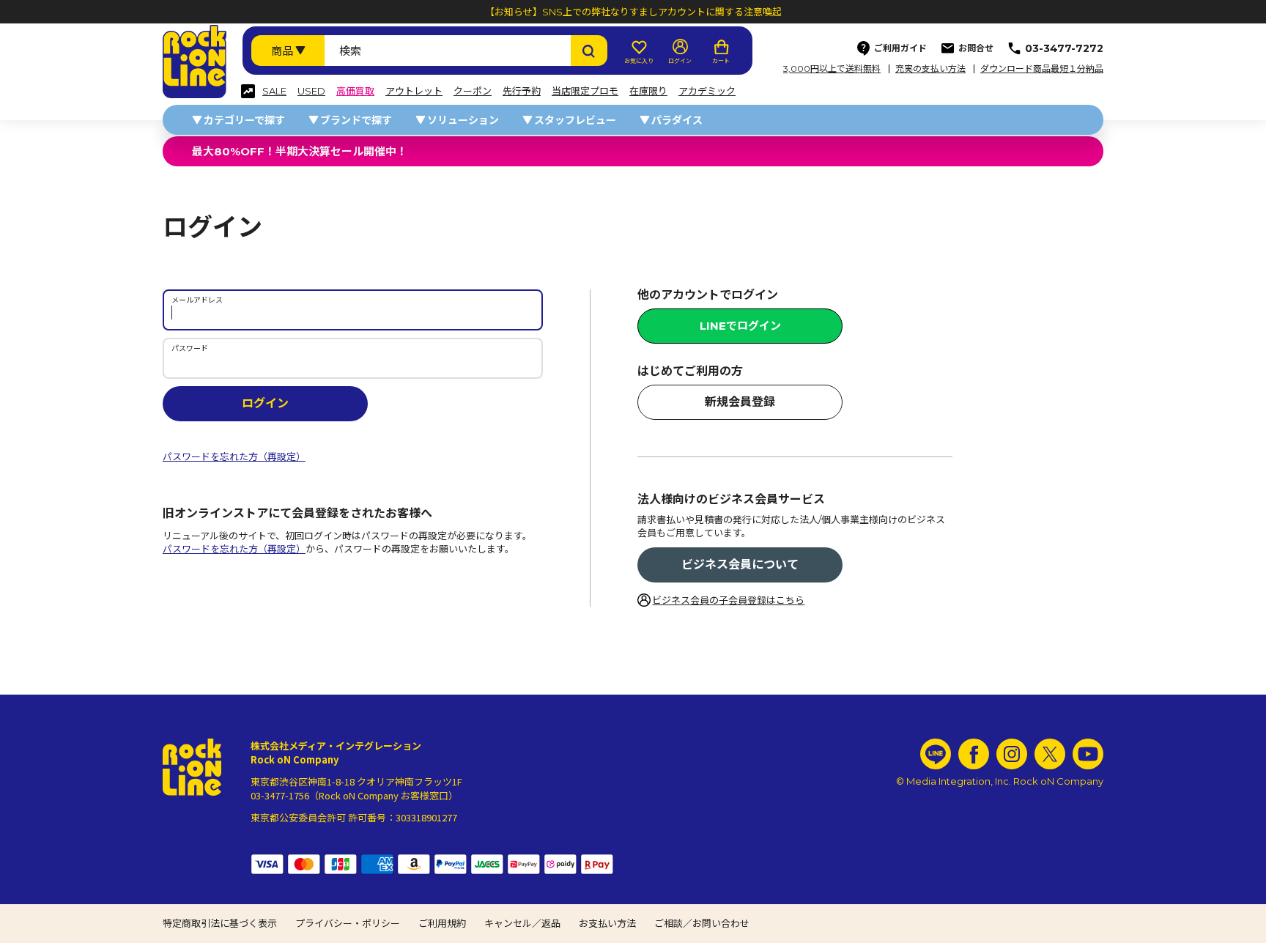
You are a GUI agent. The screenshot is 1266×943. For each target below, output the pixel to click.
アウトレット (414, 91)
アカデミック (707, 91)
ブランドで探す (356, 120)
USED (311, 91)
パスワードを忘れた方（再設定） (234, 456)
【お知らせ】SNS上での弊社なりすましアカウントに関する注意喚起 (633, 12)
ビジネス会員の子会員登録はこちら (728, 600)
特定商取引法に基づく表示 (220, 923)
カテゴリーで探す (244, 120)
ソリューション (463, 120)
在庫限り (648, 91)
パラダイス (677, 120)
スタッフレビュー (575, 120)
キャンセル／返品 (522, 923)
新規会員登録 (740, 402)
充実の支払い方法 (930, 68)
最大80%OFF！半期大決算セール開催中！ (299, 151)
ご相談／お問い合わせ (701, 923)
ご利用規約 (442, 923)
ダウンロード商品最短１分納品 (1041, 68)
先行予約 (522, 91)
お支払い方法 (607, 923)
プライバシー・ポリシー (347, 923)
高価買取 (355, 91)
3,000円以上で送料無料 (832, 68)
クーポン (473, 91)
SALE (274, 91)
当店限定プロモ (585, 91)
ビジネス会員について (740, 565)
